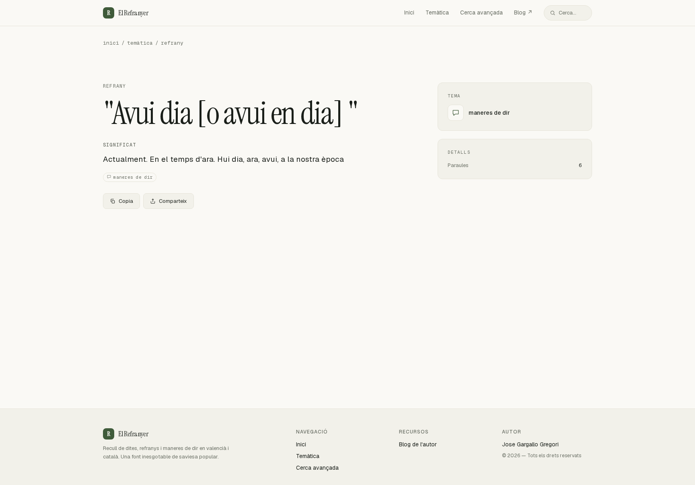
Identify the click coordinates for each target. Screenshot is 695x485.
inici (111, 42)
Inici (409, 12)
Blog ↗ (523, 12)
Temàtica (437, 12)
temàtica (140, 42)
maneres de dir (133, 177)
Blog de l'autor (418, 444)
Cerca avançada (481, 12)
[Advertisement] (257, 275)
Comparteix (173, 201)
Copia (126, 201)
